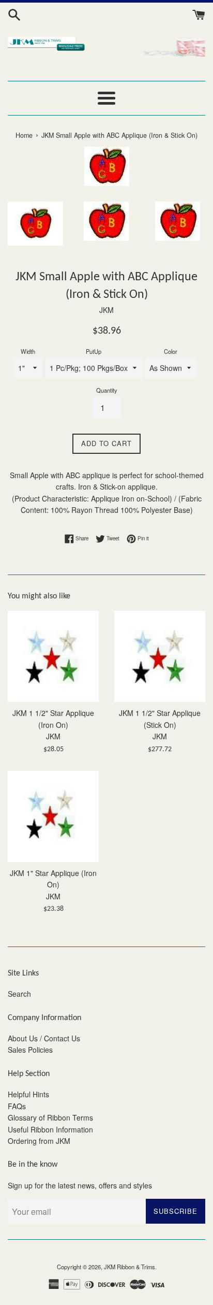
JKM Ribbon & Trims (129, 1267)
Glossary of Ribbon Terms (50, 1117)
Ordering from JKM (39, 1141)
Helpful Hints (28, 1094)
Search (19, 993)
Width (28, 351)
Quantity (106, 390)
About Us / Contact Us (44, 1038)
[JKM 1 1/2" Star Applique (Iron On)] (53, 656)
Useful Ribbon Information (50, 1129)
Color (170, 351)
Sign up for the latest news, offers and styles (80, 1185)
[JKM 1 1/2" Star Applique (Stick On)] (159, 656)
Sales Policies (30, 1049)
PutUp (93, 351)
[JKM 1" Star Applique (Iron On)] (53, 816)
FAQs (17, 1106)
